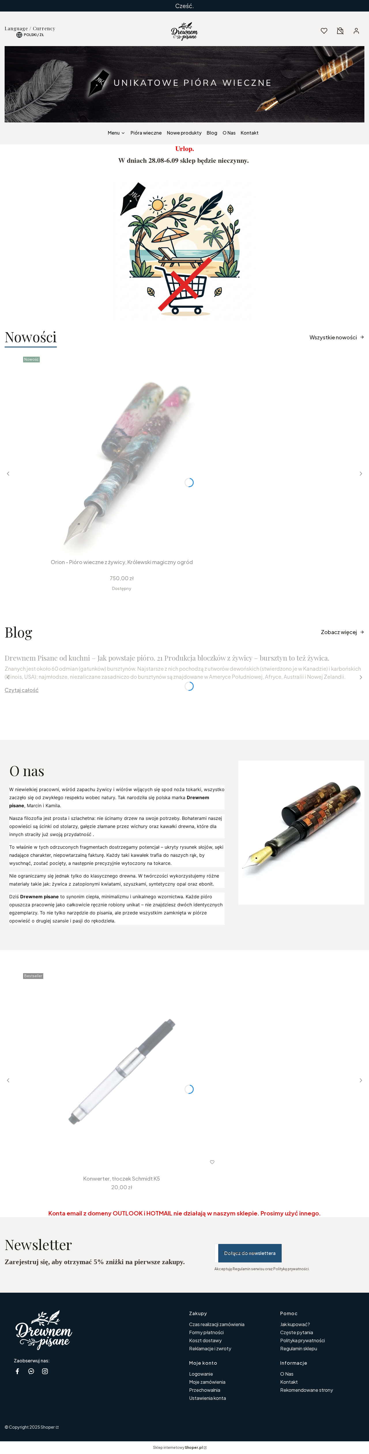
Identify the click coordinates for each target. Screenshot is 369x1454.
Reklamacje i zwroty (210, 1348)
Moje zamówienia (207, 1382)
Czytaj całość (22, 690)
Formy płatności (206, 1332)
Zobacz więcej (339, 632)
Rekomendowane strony (306, 1390)
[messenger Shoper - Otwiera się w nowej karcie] (31, 1371)
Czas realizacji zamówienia (216, 1324)
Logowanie (201, 1374)
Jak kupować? (295, 1324)
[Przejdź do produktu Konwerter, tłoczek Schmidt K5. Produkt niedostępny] (122, 1072)
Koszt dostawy (205, 1340)
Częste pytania (296, 1332)
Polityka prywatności (302, 1340)
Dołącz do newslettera (250, 1253)
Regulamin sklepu (298, 1348)
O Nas (286, 1374)
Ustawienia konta (207, 1398)
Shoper (48, 1427)
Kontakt (289, 1382)
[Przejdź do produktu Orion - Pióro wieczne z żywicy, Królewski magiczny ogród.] (122, 455)
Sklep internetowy (178, 1447)
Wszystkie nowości (333, 337)
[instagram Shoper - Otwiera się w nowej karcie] (45, 1371)
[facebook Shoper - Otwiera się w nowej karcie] (17, 1371)
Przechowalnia (204, 1390)
